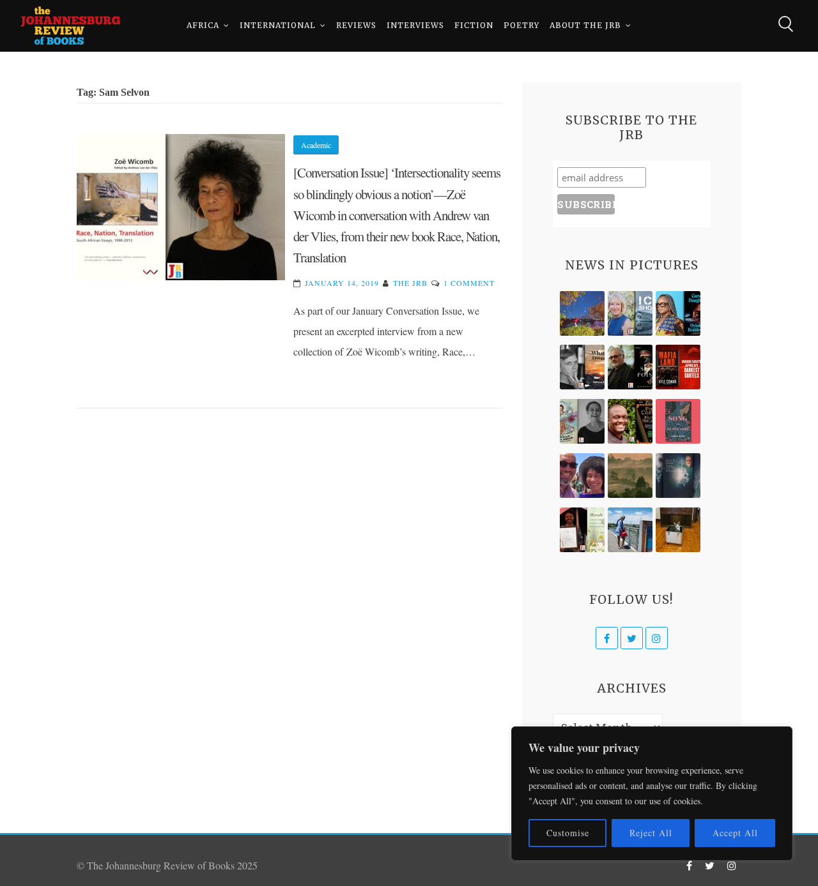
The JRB (410, 283)
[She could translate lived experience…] (582, 475)
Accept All (735, 833)
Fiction (473, 25)
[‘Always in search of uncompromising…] (582, 367)
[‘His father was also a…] (582, 529)
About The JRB (585, 25)
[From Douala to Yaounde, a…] (630, 475)
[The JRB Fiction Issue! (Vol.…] (582, 313)
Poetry (521, 25)
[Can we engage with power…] (630, 367)
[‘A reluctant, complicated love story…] (630, 313)
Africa (203, 25)
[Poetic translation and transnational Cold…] (678, 475)
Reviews (356, 25)
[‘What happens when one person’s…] (630, 421)
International (278, 25)
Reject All (650, 833)
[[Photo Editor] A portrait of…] (630, 529)
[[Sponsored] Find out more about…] (678, 421)
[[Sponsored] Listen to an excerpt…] (678, 313)
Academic (316, 145)
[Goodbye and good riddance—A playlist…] (678, 529)
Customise (567, 833)
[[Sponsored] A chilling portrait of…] (678, 367)
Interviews (415, 25)
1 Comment (469, 283)
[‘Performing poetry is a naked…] (582, 421)
